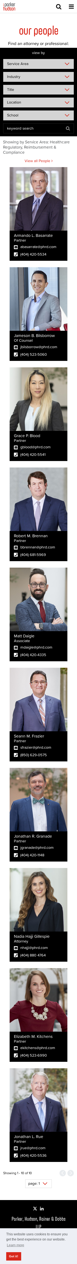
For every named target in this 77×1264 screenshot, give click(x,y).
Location (14, 102)
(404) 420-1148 (32, 855)
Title (10, 89)
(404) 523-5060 (33, 354)
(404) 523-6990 (33, 1055)
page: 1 (34, 1183)
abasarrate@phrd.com (38, 247)
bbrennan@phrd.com (37, 547)
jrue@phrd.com (33, 1148)
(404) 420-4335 (33, 655)
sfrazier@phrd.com (35, 747)
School (12, 115)
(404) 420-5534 (33, 254)
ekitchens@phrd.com (37, 1048)
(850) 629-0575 (33, 755)
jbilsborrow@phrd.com (38, 347)
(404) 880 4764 (33, 955)
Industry (13, 76)
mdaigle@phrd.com (36, 647)
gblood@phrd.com (35, 447)
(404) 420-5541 (33, 454)
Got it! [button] (13, 1256)
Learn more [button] (15, 1245)
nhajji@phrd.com (34, 947)
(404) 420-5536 (33, 1155)
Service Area (17, 64)
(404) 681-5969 (33, 554)
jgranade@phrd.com (37, 847)
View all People (38, 161)
